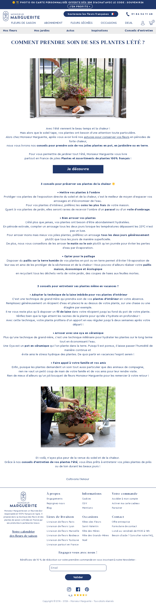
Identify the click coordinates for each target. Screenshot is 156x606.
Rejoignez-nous (56, 503)
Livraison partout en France (63, 545)
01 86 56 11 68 (141, 14)
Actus (70, 30)
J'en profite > (80, 6)
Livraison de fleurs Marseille (63, 531)
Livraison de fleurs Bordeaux (63, 535)
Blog (49, 508)
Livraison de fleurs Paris (61, 522)
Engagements (55, 499)
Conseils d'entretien (139, 30)
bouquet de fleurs (63, 375)
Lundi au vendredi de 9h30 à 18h (131, 531)
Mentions (87, 508)
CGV (84, 503)
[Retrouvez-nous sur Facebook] (78, 589)
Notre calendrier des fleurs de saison (23, 534)
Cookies (86, 499)
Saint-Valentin (90, 526)
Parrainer (117, 508)
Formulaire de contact (124, 526)
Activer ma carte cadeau (126, 503)
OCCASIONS (109, 23)
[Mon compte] (143, 23)
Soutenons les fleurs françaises (88, 14)
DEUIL (129, 23)
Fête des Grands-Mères (95, 535)
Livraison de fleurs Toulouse (63, 540)
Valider (78, 577)
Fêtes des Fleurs (91, 522)
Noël (84, 540)
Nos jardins (42, 30)
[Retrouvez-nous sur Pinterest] (87, 589)
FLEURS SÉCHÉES (82, 23)
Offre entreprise (121, 522)
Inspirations (99, 30)
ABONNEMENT (53, 23)
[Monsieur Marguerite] (21, 16)
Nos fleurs (10, 30)
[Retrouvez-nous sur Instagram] (69, 589)
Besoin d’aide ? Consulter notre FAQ (132, 535)
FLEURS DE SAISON (23, 23)
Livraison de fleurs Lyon (60, 526)
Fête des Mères (91, 531)
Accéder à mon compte (125, 499)
